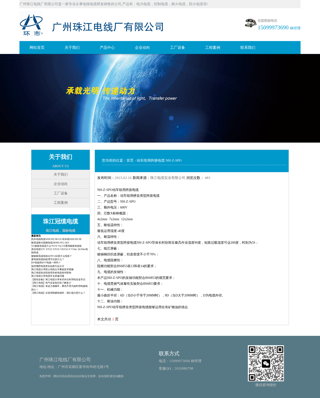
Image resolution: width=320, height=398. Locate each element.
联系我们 (247, 47)
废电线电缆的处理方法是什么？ (47, 259)
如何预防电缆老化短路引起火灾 (47, 266)
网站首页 (37, 47)
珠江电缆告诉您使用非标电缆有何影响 (51, 272)
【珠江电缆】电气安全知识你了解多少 (51, 282)
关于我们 (72, 47)
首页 (130, 160)
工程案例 (212, 47)
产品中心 (107, 47)
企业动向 (142, 47)
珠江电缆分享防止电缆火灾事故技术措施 (52, 269)
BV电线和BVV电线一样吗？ (46, 262)
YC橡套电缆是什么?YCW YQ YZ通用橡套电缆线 (56, 246)
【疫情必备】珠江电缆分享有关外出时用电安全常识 (58, 279)
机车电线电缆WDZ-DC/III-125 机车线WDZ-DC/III (56, 239)
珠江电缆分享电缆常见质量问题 (47, 276)
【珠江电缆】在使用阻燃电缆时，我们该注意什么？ (58, 293)
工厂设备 (177, 47)
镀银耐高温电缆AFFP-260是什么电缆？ (51, 256)
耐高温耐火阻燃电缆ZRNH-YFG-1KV (50, 242)
